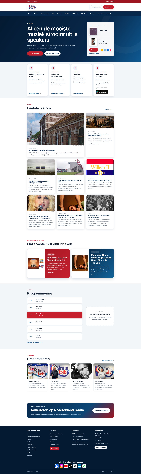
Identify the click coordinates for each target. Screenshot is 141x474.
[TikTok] (70, 466)
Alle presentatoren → (108, 360)
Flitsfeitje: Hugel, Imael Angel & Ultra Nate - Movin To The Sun (70, 216)
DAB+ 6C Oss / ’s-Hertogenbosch (81, 439)
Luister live (109, 7)
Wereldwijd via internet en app (80, 444)
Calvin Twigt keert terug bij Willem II (99, 180)
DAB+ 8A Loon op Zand (78, 442)
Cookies (108, 471)
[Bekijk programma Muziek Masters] (93, 42)
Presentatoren (53, 439)
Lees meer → (50, 272)
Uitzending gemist (54, 444)
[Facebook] (57, 466)
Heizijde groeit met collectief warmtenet (42, 150)
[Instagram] (61, 466)
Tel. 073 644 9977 (99, 440)
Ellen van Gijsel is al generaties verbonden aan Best (98, 134)
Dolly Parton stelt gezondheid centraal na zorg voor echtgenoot (40, 217)
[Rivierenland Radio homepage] (39, 7)
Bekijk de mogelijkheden (101, 410)
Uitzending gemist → (35, 93)
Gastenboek (101, 13)
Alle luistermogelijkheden (56, 433)
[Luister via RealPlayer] (107, 50)
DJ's (53, 13)
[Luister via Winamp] (102, 50)
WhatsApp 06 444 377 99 (101, 443)
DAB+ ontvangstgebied (78, 433)
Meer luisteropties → (94, 53)
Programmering (96, 7)
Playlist (67, 13)
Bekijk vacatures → (78, 93)
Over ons (92, 13)
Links (28, 452)
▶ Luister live (35, 53)
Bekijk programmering (52, 53)
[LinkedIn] (79, 466)
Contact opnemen (110, 1)
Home (29, 13)
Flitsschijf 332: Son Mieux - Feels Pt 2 (57, 259)
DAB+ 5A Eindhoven (77, 436)
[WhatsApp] (84, 466)
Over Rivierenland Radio (33, 436)
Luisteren (59, 13)
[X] (75, 466)
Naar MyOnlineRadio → (57, 93)
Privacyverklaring (31, 447)
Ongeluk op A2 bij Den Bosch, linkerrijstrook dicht (39, 181)
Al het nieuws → (109, 109)
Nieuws (36, 13)
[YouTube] (66, 466)
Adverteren (84, 13)
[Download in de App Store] (102, 88)
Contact (109, 13)
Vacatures (29, 455)
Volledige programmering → (35, 342)
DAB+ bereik (75, 13)
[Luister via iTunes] (110, 50)
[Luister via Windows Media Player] (105, 50)
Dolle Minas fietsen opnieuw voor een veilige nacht (99, 216)
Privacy (104, 471)
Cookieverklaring (31, 449)
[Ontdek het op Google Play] (102, 91)
